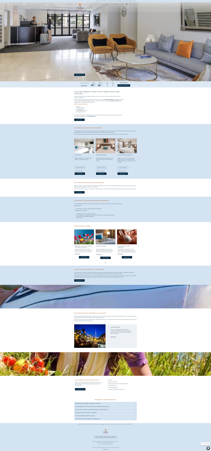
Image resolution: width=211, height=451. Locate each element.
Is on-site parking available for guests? (85, 415)
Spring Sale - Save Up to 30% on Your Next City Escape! (83, 246)
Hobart (92, 424)
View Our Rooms (79, 74)
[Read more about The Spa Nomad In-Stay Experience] (127, 236)
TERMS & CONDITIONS (115, 447)
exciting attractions (108, 99)
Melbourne (102, 424)
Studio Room (78, 155)
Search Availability (124, 85)
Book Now (79, 119)
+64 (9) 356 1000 (97, 441)
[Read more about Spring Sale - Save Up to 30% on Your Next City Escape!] (84, 236)
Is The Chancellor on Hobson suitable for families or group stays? (92, 406)
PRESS (103, 447)
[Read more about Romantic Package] (105, 236)
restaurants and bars (114, 100)
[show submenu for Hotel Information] (119, 4)
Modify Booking (84, 85)
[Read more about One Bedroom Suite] (105, 145)
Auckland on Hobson (128, 424)
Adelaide (80, 424)
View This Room (80, 167)
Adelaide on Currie (119, 424)
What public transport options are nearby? (86, 412)
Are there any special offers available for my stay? (87, 403)
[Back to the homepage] (80, 6)
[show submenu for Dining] (124, 4)
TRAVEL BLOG (94, 447)
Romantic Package (101, 246)
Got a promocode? (123, 82)
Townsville (107, 424)
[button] (93, 84)
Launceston (97, 424)
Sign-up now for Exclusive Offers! (105, 437)
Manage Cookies (105, 449)
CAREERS (99, 447)
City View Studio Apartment (124, 155)
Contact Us (79, 280)
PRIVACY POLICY (107, 447)
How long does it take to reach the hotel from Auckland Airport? (91, 409)
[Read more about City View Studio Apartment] (127, 145)
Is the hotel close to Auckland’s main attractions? (87, 418)
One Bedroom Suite (101, 155)
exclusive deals (91, 116)
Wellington (113, 424)
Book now (79, 173)
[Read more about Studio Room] (84, 145)
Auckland (84, 424)
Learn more (77, 254)
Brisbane (88, 424)
